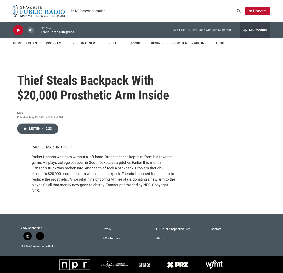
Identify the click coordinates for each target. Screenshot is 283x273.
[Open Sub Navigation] (40, 43)
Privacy (106, 229)
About (221, 43)
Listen (31, 43)
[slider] (37, 30)
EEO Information (112, 238)
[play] (18, 30)
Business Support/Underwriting (179, 43)
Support (135, 43)
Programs (55, 43)
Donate (259, 11)
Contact (216, 229)
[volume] (30, 30)
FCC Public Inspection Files (173, 229)
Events (113, 43)
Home (17, 43)
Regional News (85, 43)
